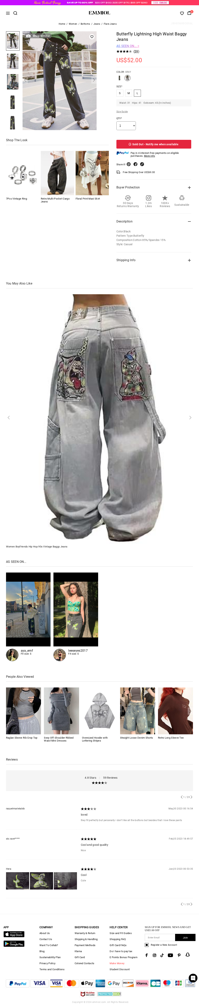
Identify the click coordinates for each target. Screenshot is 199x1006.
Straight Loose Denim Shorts (136, 737)
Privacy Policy (47, 963)
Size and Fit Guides (121, 933)
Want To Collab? (48, 945)
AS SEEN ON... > (127, 46)
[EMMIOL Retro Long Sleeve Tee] (175, 711)
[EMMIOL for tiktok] (162, 955)
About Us (44, 933)
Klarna (78, 951)
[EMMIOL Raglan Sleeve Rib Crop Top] (23, 711)
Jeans (96, 24)
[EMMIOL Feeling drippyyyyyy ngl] (28, 617)
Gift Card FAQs (118, 945)
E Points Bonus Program (123, 957)
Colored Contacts (84, 963)
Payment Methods (85, 945)
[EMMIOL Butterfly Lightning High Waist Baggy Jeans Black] (119, 79)
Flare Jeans (110, 24)
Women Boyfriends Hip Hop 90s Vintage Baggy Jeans (36, 546)
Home (62, 24)
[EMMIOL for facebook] (146, 955)
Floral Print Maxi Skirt (88, 198)
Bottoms (85, 24)
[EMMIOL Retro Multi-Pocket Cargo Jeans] (57, 173)
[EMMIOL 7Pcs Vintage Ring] (22, 173)
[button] (25, 80)
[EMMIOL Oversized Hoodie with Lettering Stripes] (99, 711)
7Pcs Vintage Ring (16, 198)
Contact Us (45, 939)
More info (149, 155)
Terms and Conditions (52, 969)
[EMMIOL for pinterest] (179, 955)
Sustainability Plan (50, 957)
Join (185, 937)
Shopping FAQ (118, 939)
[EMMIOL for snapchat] (187, 955)
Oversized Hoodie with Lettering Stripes (95, 739)
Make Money (117, 963)
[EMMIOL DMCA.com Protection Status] (109, 996)
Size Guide (122, 111)
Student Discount (120, 969)
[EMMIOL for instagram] (154, 955)
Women (73, 24)
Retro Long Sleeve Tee (171, 737)
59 (136, 51)
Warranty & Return (85, 933)
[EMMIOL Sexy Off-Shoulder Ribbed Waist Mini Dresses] (61, 711)
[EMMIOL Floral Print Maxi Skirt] (92, 173)
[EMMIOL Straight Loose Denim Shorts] (137, 711)
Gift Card (80, 957)
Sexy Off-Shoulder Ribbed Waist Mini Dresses (58, 739)
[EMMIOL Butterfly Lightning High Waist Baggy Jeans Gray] (127, 79)
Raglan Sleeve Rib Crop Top (22, 737)
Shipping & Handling (86, 939)
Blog (42, 951)
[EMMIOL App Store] (13, 936)
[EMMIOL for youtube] (170, 955)
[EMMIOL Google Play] (13, 946)
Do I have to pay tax (121, 951)
